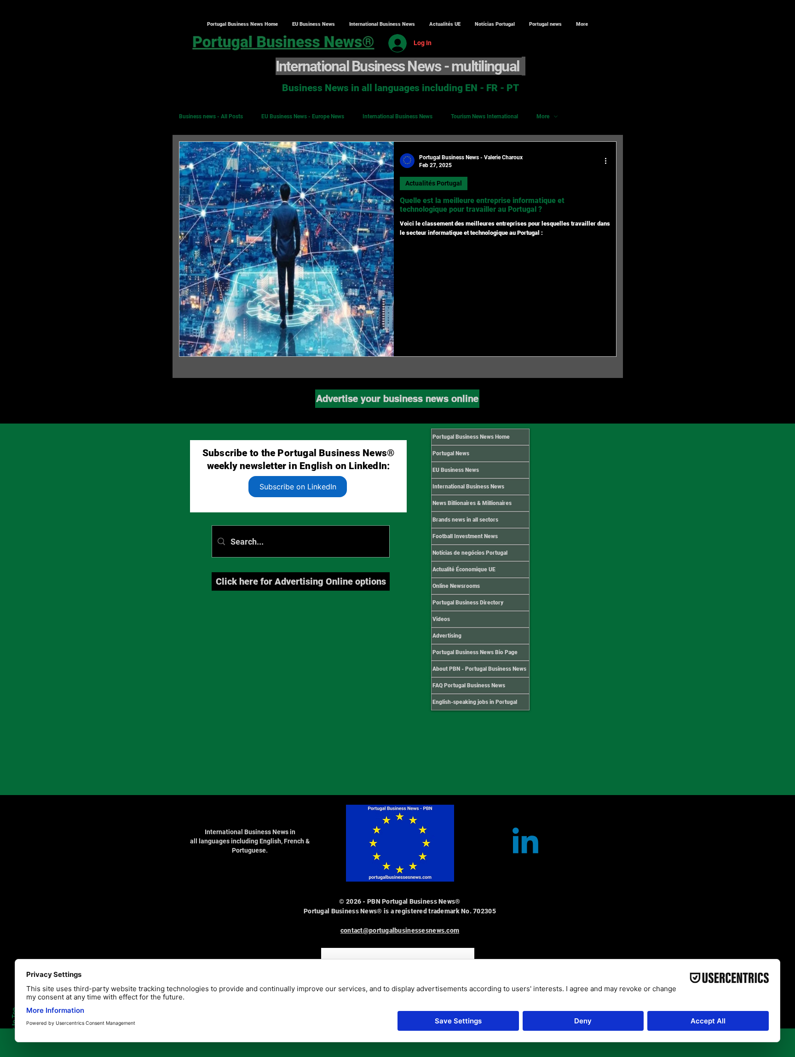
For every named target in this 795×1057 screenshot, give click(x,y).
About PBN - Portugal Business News (479, 669)
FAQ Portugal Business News (468, 685)
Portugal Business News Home (471, 437)
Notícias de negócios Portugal (469, 553)
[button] (382, 24)
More (542, 116)
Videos (441, 619)
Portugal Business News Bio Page (475, 652)
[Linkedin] (525, 843)
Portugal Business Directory (467, 602)
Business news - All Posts (211, 116)
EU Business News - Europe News (302, 116)
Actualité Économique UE (463, 569)
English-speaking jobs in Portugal (474, 702)
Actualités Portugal (433, 183)
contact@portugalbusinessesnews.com (400, 930)
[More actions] (608, 160)
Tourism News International (484, 116)
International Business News (397, 116)
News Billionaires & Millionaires (472, 503)
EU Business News (455, 470)
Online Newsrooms (456, 586)
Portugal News (450, 453)
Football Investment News (465, 536)
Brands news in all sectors (465, 520)
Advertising (446, 636)
